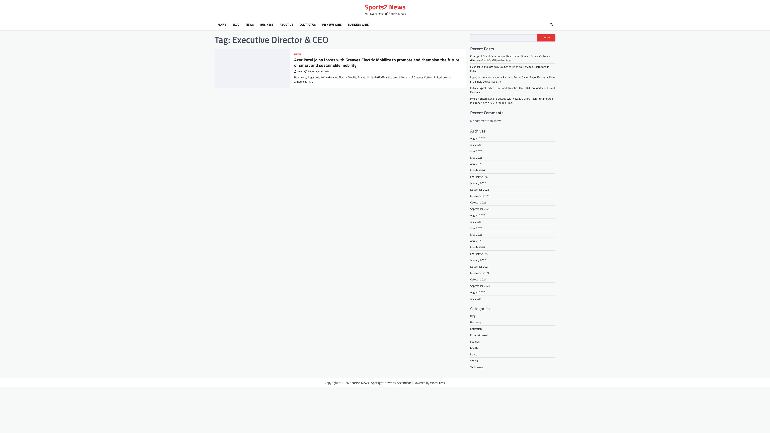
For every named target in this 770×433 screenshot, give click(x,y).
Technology (476, 367)
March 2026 (477, 170)
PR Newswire (331, 24)
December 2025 (479, 189)
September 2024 (480, 286)
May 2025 (476, 234)
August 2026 (477, 138)
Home (222, 24)
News (250, 24)
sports (474, 361)
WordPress (437, 382)
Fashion (475, 341)
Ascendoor (404, 382)
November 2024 (479, 273)
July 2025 (475, 222)
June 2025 (476, 228)
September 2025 (480, 209)
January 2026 (478, 183)
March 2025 (477, 247)
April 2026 (476, 164)
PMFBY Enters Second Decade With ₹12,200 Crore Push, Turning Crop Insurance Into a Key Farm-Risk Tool (511, 100)
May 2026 (476, 157)
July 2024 (475, 298)
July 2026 (475, 145)
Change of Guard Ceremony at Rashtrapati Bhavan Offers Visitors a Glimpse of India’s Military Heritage (510, 58)
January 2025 (478, 260)
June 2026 (476, 151)
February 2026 (479, 177)
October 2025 (478, 202)
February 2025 (479, 254)
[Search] (551, 25)
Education (476, 329)
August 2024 (477, 292)
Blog (235, 24)
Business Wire (358, 24)
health (474, 348)
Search (546, 38)
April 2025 (476, 241)
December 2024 (479, 266)
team (300, 71)
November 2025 (479, 196)
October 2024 (478, 279)
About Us (286, 24)
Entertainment (479, 335)
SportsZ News (385, 7)
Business (266, 24)
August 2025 (477, 215)
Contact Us (308, 24)
